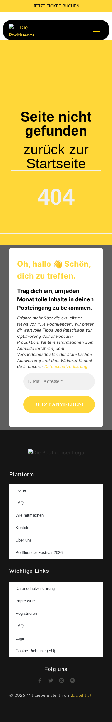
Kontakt (23, 527)
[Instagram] (61, 680)
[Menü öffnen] (96, 30)
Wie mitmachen (30, 515)
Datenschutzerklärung (65, 366)
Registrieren (26, 613)
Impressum (26, 601)
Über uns (24, 540)
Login (20, 638)
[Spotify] (72, 680)
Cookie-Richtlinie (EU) (35, 650)
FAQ (20, 502)
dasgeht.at (81, 695)
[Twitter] (50, 680)
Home (21, 490)
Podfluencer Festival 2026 (39, 552)
